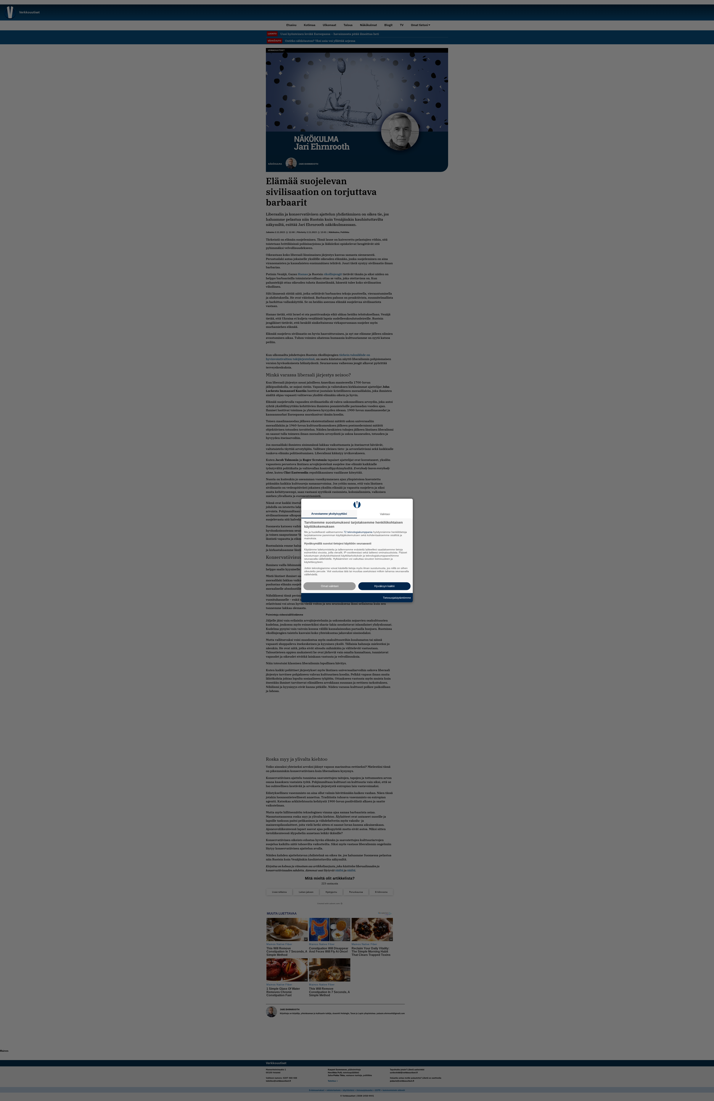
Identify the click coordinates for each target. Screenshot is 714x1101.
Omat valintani (329, 586)
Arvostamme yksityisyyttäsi (329, 513)
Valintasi (385, 514)
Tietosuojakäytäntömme (397, 597)
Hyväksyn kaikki (384, 586)
